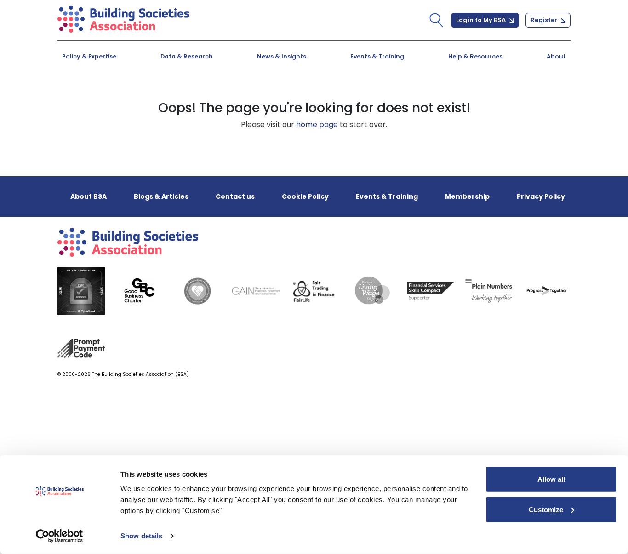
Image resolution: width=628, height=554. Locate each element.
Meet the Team (430, 94)
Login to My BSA (481, 20)
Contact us (235, 196)
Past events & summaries (450, 94)
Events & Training (377, 56)
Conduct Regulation (440, 94)
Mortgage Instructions (444, 94)
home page (317, 124)
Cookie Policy (305, 196)
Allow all (551, 479)
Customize (546, 509)
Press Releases (269, 94)
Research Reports (435, 94)
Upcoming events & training (135, 94)
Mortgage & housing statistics (300, 94)
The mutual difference (124, 94)
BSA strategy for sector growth (301, 94)
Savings (256, 94)
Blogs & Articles (111, 94)
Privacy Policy (541, 196)
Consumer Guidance (121, 94)
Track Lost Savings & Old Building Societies (304, 98)
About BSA (88, 196)
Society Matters (431, 94)
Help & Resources (475, 56)
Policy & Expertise (89, 56)
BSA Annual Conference (286, 94)
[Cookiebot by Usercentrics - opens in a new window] (59, 536)
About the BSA (108, 94)
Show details (141, 536)
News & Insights (281, 56)
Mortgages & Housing (123, 94)
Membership (467, 196)
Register (545, 20)
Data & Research (186, 56)
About (556, 56)
